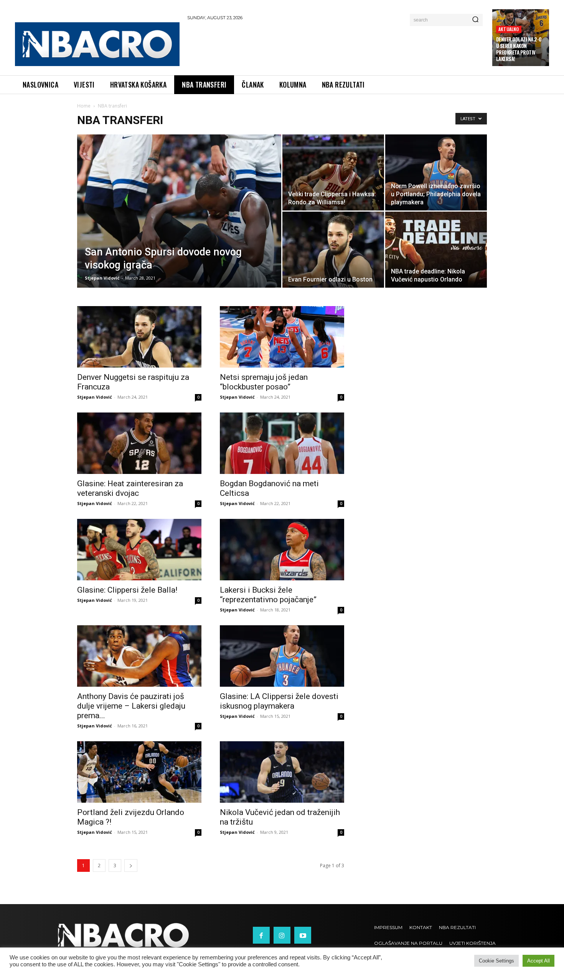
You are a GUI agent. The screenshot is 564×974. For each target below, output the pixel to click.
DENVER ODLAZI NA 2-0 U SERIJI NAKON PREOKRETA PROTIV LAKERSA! (519, 49)
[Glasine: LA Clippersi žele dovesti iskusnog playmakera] (282, 656)
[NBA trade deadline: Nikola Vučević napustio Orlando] (436, 250)
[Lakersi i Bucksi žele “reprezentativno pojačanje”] (282, 549)
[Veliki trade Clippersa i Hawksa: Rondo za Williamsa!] (333, 172)
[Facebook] (261, 935)
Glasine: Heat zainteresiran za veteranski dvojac (130, 488)
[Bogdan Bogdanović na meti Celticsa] (282, 443)
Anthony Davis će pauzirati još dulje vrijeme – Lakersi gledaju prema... (131, 706)
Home (84, 106)
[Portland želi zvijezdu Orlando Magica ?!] (139, 772)
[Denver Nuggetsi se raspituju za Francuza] (139, 337)
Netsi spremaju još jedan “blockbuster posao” (264, 382)
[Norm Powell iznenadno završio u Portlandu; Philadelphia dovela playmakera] (436, 172)
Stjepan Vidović (102, 278)
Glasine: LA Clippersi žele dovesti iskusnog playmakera (279, 701)
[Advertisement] (336, 46)
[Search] (475, 20)
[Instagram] (282, 935)
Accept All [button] (538, 961)
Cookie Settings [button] (496, 961)
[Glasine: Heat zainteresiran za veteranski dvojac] (139, 443)
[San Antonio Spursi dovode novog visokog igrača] (179, 223)
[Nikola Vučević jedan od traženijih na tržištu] (282, 772)
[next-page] (130, 865)
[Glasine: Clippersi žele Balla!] (139, 549)
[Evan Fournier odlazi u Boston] (333, 250)
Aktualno (508, 29)
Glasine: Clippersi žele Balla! (127, 590)
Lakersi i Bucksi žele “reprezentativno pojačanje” (268, 594)
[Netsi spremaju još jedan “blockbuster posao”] (282, 337)
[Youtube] (302, 935)
